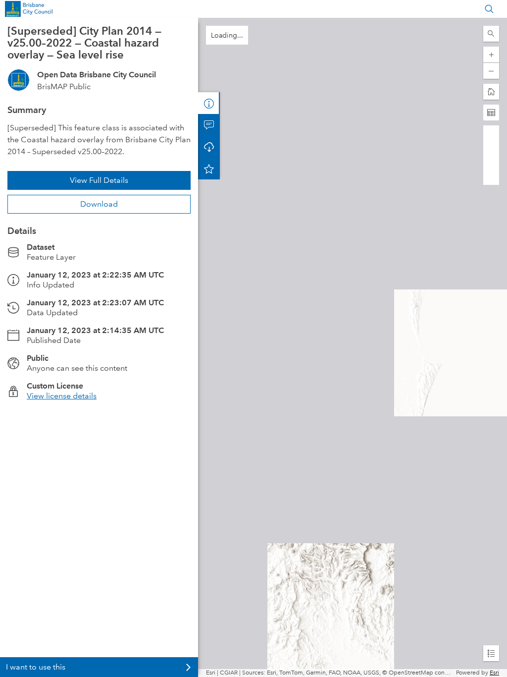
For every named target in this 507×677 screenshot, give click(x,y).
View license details (62, 395)
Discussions (209, 125)
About (209, 103)
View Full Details (99, 180)
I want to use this (35, 667)
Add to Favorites (209, 168)
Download (99, 204)
